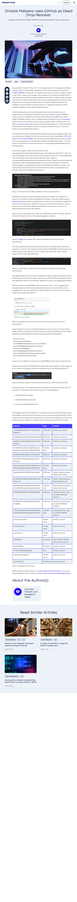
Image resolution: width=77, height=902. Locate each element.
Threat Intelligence (27, 81)
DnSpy (21, 239)
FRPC (57, 117)
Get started (66, 2)
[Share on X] (7, 93)
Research (9, 81)
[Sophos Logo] (8, 2)
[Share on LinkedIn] (7, 97)
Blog (16, 81)
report (27, 124)
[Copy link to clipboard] (7, 89)
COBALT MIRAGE (18, 93)
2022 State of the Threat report (50, 571)
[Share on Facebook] (7, 100)
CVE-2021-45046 (26, 139)
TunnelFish (66, 119)
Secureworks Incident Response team (58, 573)
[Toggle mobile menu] (74, 3)
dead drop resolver (18, 201)
